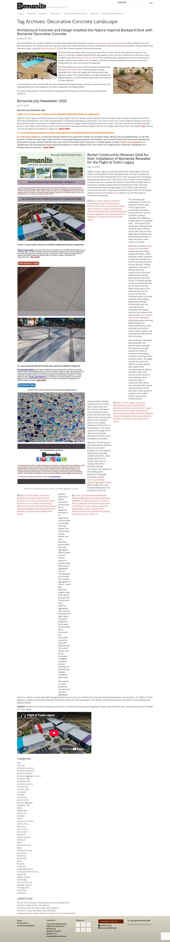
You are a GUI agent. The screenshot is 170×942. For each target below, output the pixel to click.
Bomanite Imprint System (52, 48)
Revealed (20, 863)
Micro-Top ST (22, 829)
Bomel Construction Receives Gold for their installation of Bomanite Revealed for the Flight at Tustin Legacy (118, 158)
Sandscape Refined (25, 869)
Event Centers (23, 800)
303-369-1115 (51, 933)
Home (19, 920)
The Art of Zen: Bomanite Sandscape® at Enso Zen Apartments (43, 902)
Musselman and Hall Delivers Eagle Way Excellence (38, 908)
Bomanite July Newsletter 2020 (42, 100)
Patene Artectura (24, 845)
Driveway (20, 794)
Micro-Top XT (22, 832)
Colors (21, 13)
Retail (19, 861)
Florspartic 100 (23, 805)
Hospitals (21, 816)
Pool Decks (21, 853)
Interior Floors (23, 824)
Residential (21, 855)
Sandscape (21, 866)
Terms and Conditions (26, 925)
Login (151, 2)
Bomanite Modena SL (26, 770)
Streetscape (22, 879)
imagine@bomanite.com (56, 936)
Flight (116, 193)
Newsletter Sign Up (109, 921)
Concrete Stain (23, 789)
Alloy (19, 762)
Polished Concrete (24, 850)
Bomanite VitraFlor (24, 773)
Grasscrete (21, 813)
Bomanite (21, 765)
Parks (19, 842)
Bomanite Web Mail (108, 928)
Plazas (19, 847)
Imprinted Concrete (25, 821)
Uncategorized (23, 887)
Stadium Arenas (23, 877)
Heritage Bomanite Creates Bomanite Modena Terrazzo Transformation (46, 913)
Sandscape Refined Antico (28, 871)
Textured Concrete (25, 882)
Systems (42, 13)
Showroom (31, 13)
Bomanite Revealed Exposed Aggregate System (99, 481)
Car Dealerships (23, 781)
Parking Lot (21, 840)
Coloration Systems (25, 784)
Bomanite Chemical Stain (85, 57)
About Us (94, 13)
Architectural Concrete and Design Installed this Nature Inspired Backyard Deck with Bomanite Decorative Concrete (84, 32)
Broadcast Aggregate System (29, 776)
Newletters (21, 834)
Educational (22, 797)
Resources (55, 13)
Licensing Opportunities (112, 13)
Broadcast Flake (23, 778)
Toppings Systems (24, 885)
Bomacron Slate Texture (72, 69)
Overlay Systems (24, 837)
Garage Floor (22, 810)
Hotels (19, 818)
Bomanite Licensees (25, 768)
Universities (22, 890)
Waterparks (21, 893)
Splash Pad (21, 874)
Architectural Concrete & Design (109, 43)
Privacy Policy (22, 923)
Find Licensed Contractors (75, 13)
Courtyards (21, 792)
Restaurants (22, 858)
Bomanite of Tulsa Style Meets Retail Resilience (36, 910)
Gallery (20, 808)
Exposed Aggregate (25, 802)
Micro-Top (21, 826)
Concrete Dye (22, 786)
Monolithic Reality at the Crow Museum (33, 905)
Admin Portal (105, 925)
